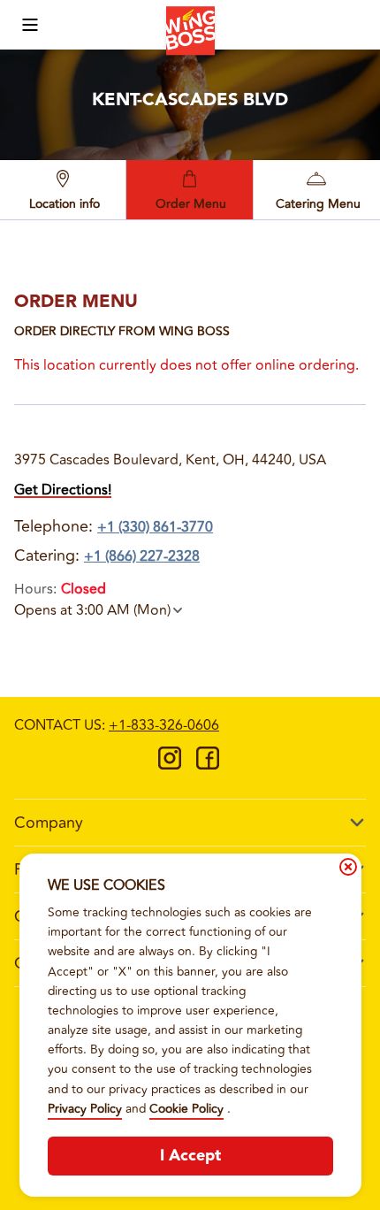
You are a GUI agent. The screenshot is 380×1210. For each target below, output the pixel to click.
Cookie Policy (186, 1108)
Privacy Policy (85, 1108)
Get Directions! (62, 490)
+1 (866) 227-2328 (142, 556)
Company (48, 822)
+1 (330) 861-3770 (155, 527)
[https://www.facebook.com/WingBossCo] (207, 764)
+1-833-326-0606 (164, 725)
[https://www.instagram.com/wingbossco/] (169, 764)
